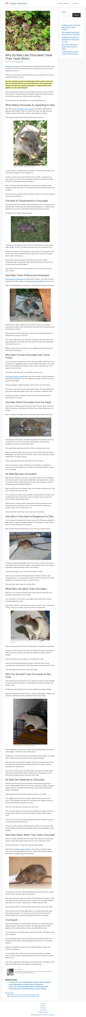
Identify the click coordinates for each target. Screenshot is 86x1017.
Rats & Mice (10, 993)
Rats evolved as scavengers (14, 279)
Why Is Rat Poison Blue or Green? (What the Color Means (70, 47)
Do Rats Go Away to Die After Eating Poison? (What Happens (71, 27)
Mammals (75, 3)
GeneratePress (51, 1014)
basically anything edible (34, 281)
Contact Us (43, 1005)
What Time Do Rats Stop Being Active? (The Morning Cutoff (28, 986)
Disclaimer (43, 1007)
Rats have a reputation (12, 66)
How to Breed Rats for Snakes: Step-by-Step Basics (26, 984)
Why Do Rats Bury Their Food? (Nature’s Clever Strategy (27, 989)
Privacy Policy (43, 1010)
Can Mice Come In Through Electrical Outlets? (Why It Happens (30, 982)
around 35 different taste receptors (23, 109)
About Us (43, 1003)
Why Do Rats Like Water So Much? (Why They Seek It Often (23, 996)
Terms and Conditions (43, 1012)
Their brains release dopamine (15, 376)
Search (64, 12)
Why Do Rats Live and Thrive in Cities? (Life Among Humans (23, 994)
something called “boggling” (22, 849)
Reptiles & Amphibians (63, 3)
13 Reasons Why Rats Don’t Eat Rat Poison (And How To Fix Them (71, 39)
